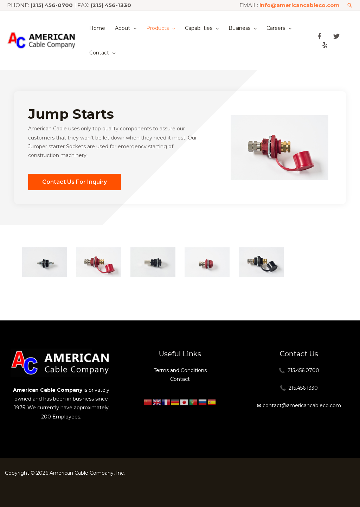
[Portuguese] (193, 402)
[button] (350, 5)
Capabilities (198, 28)
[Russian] (202, 402)
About (122, 28)
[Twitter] (336, 36)
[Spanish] (212, 402)
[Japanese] (184, 402)
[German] (175, 402)
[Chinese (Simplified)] (148, 402)
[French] (166, 402)
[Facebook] (319, 36)
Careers (275, 28)
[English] (157, 402)
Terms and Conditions (180, 370)
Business (239, 28)
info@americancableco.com (299, 5)
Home (97, 28)
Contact (99, 53)
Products (157, 28)
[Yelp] (325, 45)
